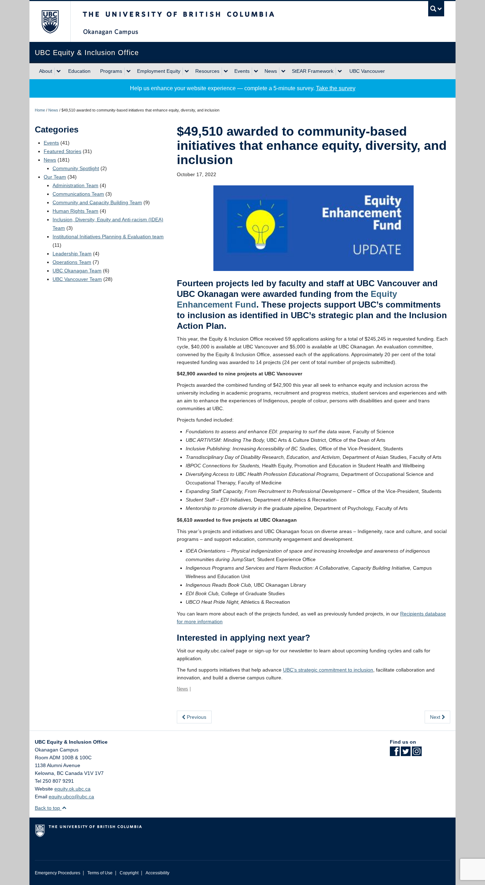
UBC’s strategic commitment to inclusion (328, 670)
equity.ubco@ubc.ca (71, 796)
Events (242, 71)
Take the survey (335, 88)
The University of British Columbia (49, 21)
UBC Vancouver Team (77, 279)
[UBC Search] (436, 8)
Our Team (55, 177)
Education (79, 71)
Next (436, 717)
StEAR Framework (312, 71)
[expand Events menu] (256, 71)
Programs (111, 71)
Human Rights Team (75, 211)
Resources (207, 71)
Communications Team (78, 194)
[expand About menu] (58, 71)
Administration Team (75, 185)
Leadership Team (72, 253)
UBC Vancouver (367, 71)
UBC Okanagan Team (77, 270)
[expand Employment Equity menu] (186, 71)
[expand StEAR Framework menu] (340, 71)
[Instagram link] (416, 753)
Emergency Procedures (57, 872)
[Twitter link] (405, 753)
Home (40, 110)
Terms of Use (100, 872)
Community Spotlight (76, 168)
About (45, 71)
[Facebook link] (394, 753)
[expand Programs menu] (128, 71)
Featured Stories (62, 151)
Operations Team (72, 262)
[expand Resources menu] (226, 71)
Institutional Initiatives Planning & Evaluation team (108, 236)
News (271, 71)
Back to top (48, 808)
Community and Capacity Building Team (97, 202)
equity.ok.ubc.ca (72, 789)
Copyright (129, 872)
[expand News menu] (283, 71)
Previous (195, 717)
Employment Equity (158, 71)
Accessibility (157, 872)
